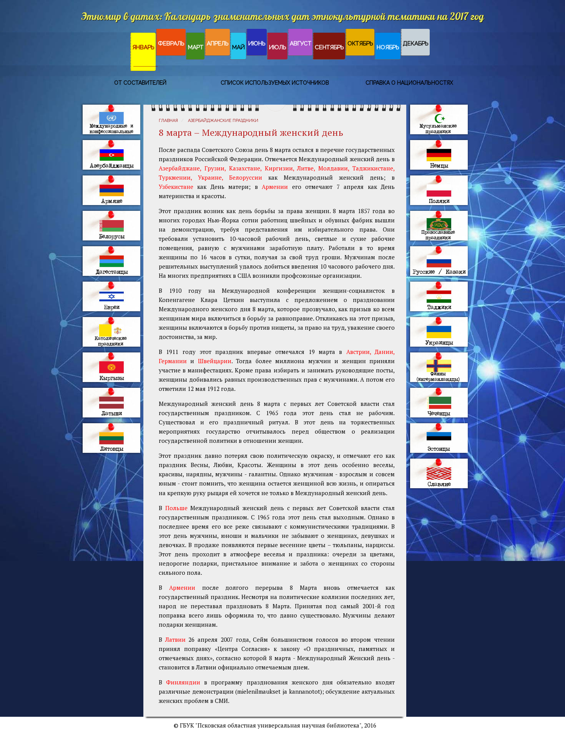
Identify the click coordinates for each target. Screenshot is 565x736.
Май (238, 47)
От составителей (140, 83)
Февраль (171, 43)
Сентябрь (329, 47)
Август (300, 43)
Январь (143, 47)
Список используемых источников (275, 83)
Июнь (257, 43)
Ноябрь (388, 47)
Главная (168, 120)
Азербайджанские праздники (223, 120)
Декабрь (416, 43)
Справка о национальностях (409, 83)
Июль (277, 47)
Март (195, 47)
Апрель (218, 43)
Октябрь (360, 43)
